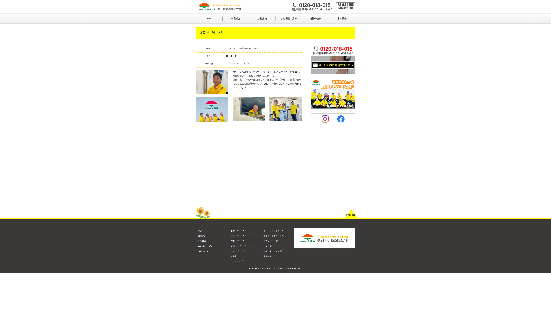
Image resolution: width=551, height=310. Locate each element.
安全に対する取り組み (273, 236)
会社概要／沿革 (205, 246)
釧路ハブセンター (239, 236)
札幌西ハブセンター (240, 246)
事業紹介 (202, 236)
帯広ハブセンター (239, 231)
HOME (200, 231)
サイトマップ (237, 261)
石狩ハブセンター (239, 251)
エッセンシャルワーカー (274, 231)
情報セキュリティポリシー (275, 251)
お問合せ (235, 256)
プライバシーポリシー (273, 241)
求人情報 (267, 256)
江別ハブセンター (239, 241)
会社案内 (202, 241)
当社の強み (203, 251)
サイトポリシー (270, 246)
